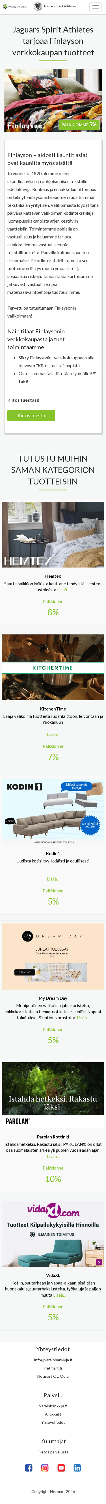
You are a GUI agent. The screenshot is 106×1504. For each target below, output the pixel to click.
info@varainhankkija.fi (53, 1359)
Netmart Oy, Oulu (53, 1376)
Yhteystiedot (53, 1422)
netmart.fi (53, 1368)
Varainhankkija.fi (53, 1405)
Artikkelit (53, 1414)
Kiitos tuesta (31, 415)
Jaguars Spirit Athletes (60, 6)
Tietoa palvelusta (53, 1451)
